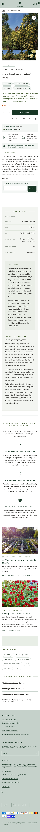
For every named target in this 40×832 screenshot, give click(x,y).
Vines (17, 668)
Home (3, 10)
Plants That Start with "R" (12, 664)
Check (32, 188)
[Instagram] (4, 791)
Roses (27, 664)
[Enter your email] (36, 753)
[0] (37, 4)
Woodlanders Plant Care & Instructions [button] (15, 734)
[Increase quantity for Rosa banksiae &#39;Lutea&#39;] (9, 112)
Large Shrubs (8, 659)
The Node (5, 727)
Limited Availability (23, 659)
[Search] (34, 4)
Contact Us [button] (5, 786)
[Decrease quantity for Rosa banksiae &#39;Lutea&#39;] (3, 112)
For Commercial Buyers (10, 730)
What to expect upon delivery (13, 683)
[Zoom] (34, 18)
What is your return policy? (13, 689)
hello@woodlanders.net (10, 778)
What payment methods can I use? (16, 694)
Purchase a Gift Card (9, 719)
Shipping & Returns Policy (11, 723)
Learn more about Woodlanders (16, 575)
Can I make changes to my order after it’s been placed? (17, 700)
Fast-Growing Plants (21, 654)
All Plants (7, 654)
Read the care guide (11, 630)
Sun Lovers (7, 668)
